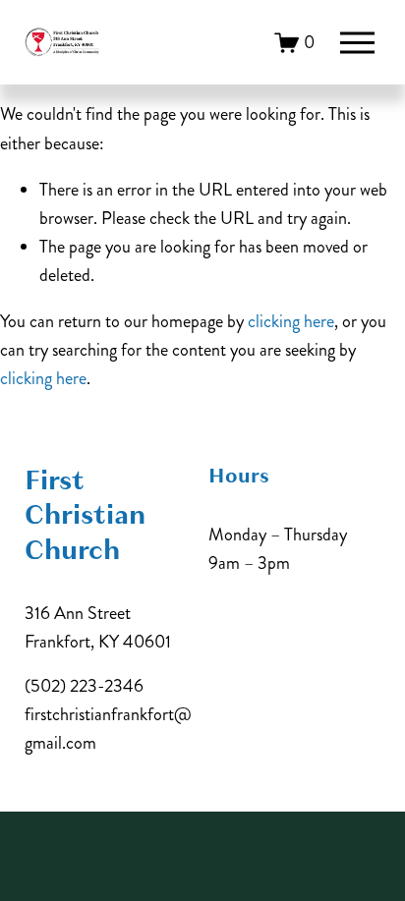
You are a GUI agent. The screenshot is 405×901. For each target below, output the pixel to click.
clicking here (291, 321)
